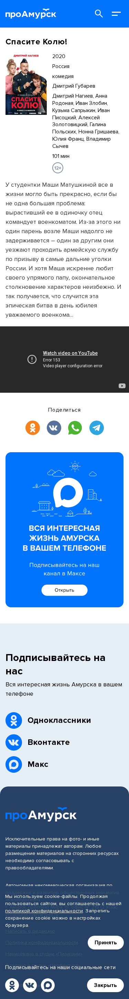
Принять (106, 942)
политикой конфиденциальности (44, 911)
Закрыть (105, 985)
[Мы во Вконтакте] (30, 985)
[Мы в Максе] (48, 985)
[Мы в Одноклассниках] (12, 985)
